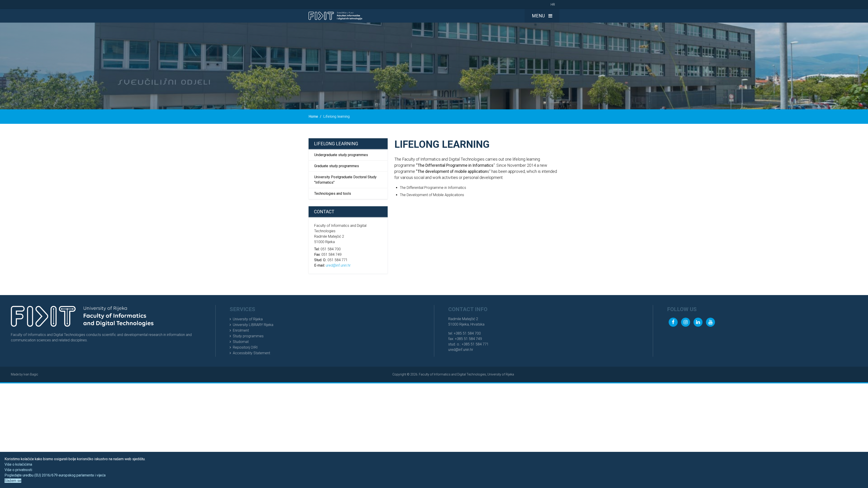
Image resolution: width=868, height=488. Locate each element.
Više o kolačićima (18, 464)
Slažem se (13, 481)
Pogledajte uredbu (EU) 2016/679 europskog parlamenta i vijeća (55, 475)
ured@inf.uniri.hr (338, 265)
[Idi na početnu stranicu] (335, 16)
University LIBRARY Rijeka (253, 325)
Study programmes (248, 336)
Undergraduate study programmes (341, 155)
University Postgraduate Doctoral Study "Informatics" (345, 180)
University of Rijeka (248, 319)
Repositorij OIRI (245, 347)
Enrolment (241, 330)
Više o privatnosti (18, 470)
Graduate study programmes (336, 166)
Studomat (241, 342)
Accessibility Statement (251, 353)
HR (553, 4)
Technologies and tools (332, 193)
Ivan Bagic (31, 374)
